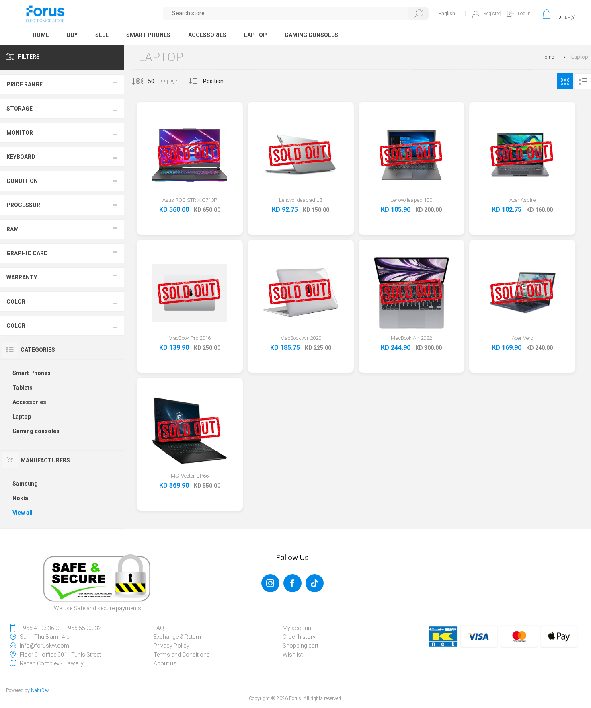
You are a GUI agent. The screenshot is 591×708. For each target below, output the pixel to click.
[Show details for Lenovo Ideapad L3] (300, 168)
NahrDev (40, 690)
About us (165, 663)
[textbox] (296, 13)
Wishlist (293, 654)
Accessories (29, 402)
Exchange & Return (177, 637)
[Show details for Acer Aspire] (522, 168)
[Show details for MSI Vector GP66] (189, 444)
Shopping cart (300, 645)
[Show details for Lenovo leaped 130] (411, 168)
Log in (524, 13)
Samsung (25, 483)
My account (298, 628)
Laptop (21, 416)
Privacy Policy (171, 645)
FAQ (159, 628)
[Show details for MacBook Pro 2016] (189, 306)
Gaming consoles (36, 431)
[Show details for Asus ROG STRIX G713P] (189, 168)
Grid (565, 81)
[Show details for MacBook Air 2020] (300, 306)
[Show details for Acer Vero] (522, 306)
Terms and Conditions (182, 654)
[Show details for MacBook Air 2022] (411, 306)
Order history (299, 637)
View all (22, 512)
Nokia (20, 498)
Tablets (22, 387)
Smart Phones (31, 373)
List (583, 81)
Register (491, 13)
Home (547, 57)
